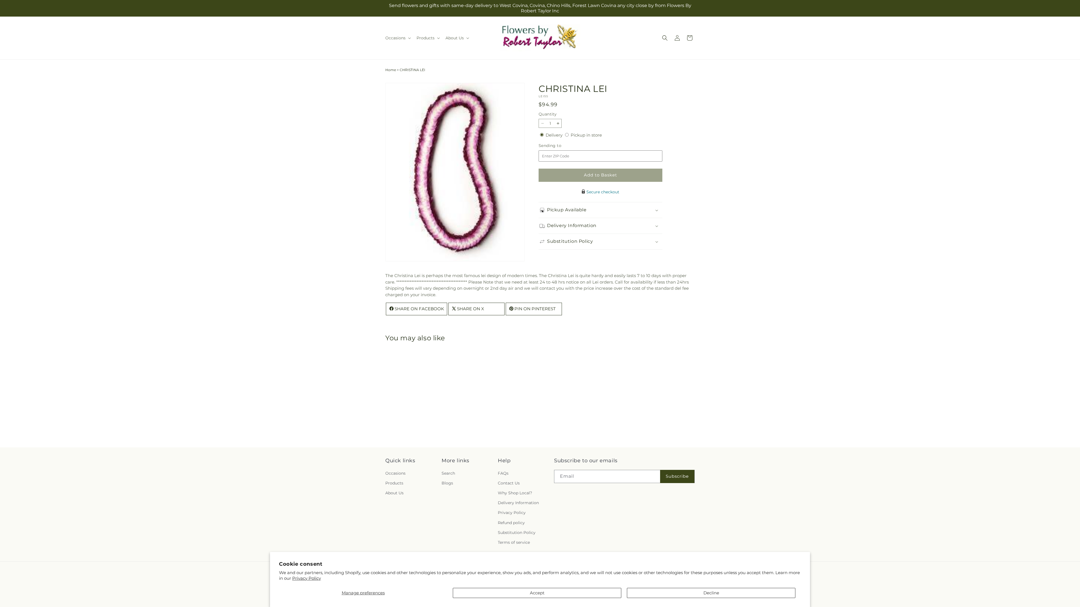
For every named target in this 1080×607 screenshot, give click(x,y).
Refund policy (511, 522)
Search (448, 473)
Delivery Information (518, 502)
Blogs (447, 483)
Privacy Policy (306, 578)
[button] (397, 38)
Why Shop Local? (515, 492)
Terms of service (514, 542)
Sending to (558, 146)
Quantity (548, 114)
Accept (537, 592)
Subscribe (677, 476)
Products (394, 483)
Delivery (555, 135)
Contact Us (509, 483)
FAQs (503, 473)
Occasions (395, 473)
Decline (711, 592)
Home (390, 70)
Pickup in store (586, 135)
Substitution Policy (517, 532)
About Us (394, 492)
